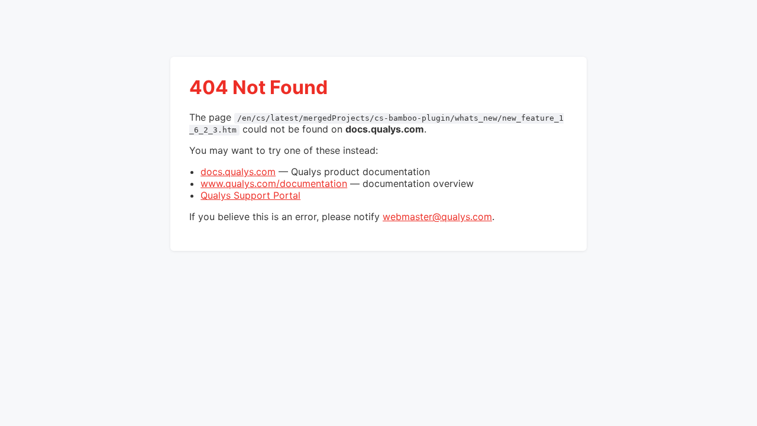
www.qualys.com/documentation (273, 183)
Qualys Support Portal (250, 195)
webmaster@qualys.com (437, 216)
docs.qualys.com (238, 172)
